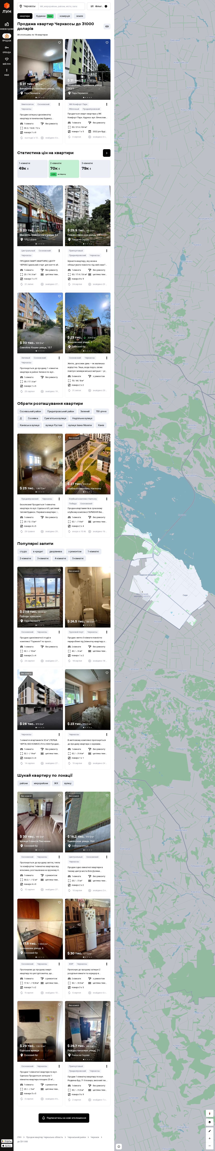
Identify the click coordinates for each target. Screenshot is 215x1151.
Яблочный (74, 109)
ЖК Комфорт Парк (78, 104)
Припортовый (76, 250)
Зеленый (25, 358)
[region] (164, 575)
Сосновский (43, 104)
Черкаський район (77, 1137)
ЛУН (19, 1137)
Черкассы (26, 109)
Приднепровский (91, 109)
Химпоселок (27, 104)
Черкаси (95, 1137)
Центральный (28, 250)
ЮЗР (71, 964)
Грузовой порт (76, 632)
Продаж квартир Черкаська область (44, 1137)
